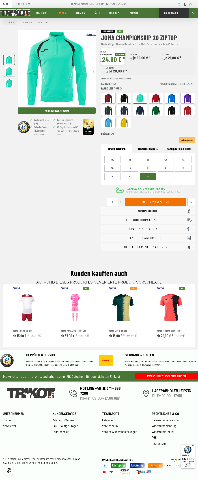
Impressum (159, 443)
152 (183, 160)
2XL (112, 176)
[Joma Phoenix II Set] (27, 307)
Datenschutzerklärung (165, 420)
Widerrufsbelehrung (164, 426)
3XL (130, 176)
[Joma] (90, 35)
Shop (6, 4)
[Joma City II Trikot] (123, 307)
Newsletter (9, 426)
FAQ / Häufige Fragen (65, 426)
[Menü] (193, 446)
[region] (49, 71)
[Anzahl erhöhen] (121, 202)
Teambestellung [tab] (148, 148)
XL (183, 168)
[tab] (179, 148)
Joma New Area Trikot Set (73, 330)
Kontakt (7, 420)
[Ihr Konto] (185, 5)
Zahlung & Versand (63, 420)
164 (112, 168)
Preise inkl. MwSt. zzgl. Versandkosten (116, 78)
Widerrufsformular (163, 432)
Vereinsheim (22, 4)
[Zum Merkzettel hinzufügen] (191, 202)
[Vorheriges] (20, 72)
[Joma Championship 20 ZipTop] (57, 68)
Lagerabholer (60, 432)
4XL (148, 176)
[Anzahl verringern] (104, 202)
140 (165, 160)
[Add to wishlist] (40, 335)
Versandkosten (63, 459)
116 (130, 160)
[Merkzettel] (179, 5)
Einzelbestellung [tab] (116, 148)
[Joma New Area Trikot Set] (75, 307)
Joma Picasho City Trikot (169, 330)
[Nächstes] (93, 72)
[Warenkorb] (190, 5)
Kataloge (107, 420)
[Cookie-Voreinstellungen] (9, 470)
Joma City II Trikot (118, 330)
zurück (10, 22)
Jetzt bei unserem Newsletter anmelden (166, 376)
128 (148, 160)
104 (112, 160)
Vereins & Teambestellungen (119, 432)
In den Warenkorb (155, 202)
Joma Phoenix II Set (22, 330)
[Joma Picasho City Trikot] (171, 307)
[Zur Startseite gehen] (15, 13)
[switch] (188, 465)
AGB (154, 437)
